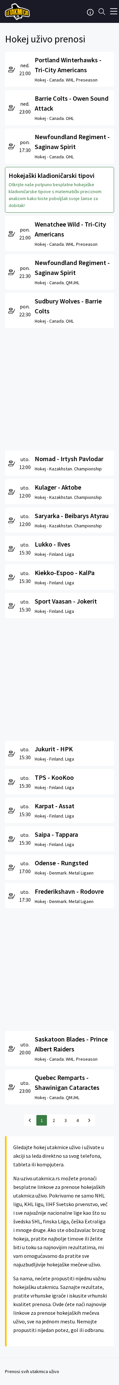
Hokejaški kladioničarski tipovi (52, 175)
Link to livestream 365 (18, 12)
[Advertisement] (59, 387)
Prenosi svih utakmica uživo (32, 1371)
